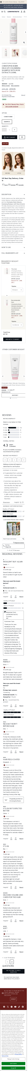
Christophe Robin (17, 16)
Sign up (13, 999)
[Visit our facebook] (4, 1007)
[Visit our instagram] (11, 1007)
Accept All (13, 1068)
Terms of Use (5, 1055)
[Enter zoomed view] (24, 42)
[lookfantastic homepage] (13, 11)
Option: (4, 113)
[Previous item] (3, 376)
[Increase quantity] (14, 130)
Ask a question (15, 85)
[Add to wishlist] (22, 137)
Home (3, 16)
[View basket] (24, 11)
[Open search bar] (4, 11)
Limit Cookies (13, 1063)
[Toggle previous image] (1, 32)
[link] (21, 11)
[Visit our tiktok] (19, 1007)
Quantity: (5, 126)
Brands (9, 16)
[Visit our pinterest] (23, 1007)
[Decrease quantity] (4, 130)
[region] (13, 1040)
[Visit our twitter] (8, 1007)
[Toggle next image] (25, 32)
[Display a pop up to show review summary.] (14, 390)
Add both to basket (12, 339)
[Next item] (24, 376)
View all (23, 95)
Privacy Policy (18, 1054)
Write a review (6, 85)
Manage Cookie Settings (13, 1059)
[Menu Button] (1, 11)
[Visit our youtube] (15, 1007)
